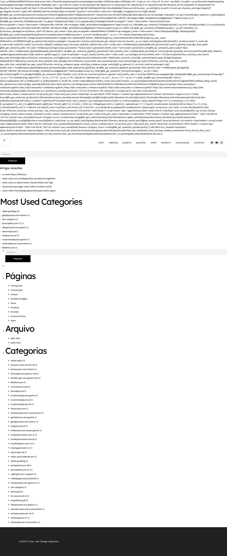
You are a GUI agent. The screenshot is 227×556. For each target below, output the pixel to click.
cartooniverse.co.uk (19, 387)
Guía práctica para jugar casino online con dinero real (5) (27, 186)
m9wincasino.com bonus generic (25, 430)
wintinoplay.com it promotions (15, 243)
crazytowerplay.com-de (21, 404)
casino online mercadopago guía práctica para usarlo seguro (29, 190)
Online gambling (9, 211)
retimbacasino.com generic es (24, 483)
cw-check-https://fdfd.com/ (14, 174)
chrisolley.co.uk (17, 391)
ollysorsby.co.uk (9, 231)
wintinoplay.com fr (19, 518)
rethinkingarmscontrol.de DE (23, 478)
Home (13, 303)
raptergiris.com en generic (22, 474)
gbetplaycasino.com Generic (14, 215)
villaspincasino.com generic (14, 227)
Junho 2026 (16, 343)
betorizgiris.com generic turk (23, 374)
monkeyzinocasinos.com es (23, 435)
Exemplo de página (19, 299)
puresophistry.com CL (11, 223)
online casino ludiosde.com (22, 457)
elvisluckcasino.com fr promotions (26, 413)
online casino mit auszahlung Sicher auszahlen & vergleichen (28, 178)
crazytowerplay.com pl (20, 400)
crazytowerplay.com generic (14, 239)
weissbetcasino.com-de (21, 513)
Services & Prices (18, 316)
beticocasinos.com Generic (22, 369)
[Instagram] (221, 142)
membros (15, 307)
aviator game (17, 360)
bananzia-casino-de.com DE (23, 365)
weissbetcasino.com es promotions (26, 509)
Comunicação (17, 290)
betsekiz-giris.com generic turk (24, 378)
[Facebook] (212, 142)
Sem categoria (8, 219)
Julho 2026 (15, 338)
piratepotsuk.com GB (20, 465)
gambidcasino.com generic (22, 417)
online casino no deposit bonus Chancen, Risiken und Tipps (27, 182)
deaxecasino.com (18, 409)
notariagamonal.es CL (20, 448)
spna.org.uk (16, 492)
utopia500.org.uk (18, 500)
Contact (14, 294)
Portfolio (15, 312)
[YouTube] (216, 142)
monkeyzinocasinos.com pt (22, 439)
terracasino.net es (19, 496)
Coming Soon (16, 286)
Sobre (13, 321)
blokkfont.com (8, 248)
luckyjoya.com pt (9, 235)
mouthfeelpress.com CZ (21, 443)
